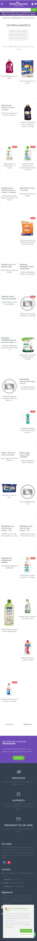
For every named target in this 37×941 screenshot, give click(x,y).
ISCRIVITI (18, 758)
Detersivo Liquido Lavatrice (18, 31)
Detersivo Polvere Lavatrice (18, 38)
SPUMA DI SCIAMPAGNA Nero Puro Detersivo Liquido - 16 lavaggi (27, 124)
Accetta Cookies (26, 931)
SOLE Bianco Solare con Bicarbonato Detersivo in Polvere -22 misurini (27, 242)
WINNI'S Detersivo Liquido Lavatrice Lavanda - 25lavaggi (28, 357)
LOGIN (32, 4)
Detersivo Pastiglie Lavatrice (18, 35)
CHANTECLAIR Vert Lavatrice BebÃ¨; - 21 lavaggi (9, 166)
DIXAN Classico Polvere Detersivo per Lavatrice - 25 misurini (9, 198)
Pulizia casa (6, 18)
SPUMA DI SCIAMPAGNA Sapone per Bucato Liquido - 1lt (9, 347)
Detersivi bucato (17, 18)
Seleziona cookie (25, 934)
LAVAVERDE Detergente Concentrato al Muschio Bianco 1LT (9, 398)
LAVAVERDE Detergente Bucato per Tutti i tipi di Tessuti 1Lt (27, 430)
